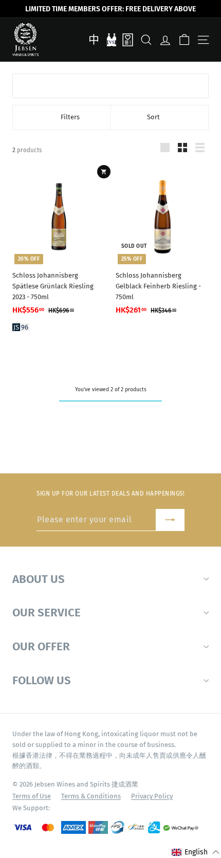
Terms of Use (31, 796)
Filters (70, 117)
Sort (153, 117)
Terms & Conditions (91, 796)
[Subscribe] (170, 520)
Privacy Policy (152, 796)
